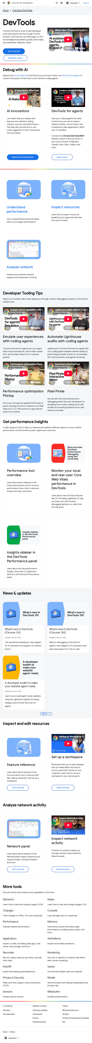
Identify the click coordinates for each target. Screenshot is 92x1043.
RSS (63, 1022)
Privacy (12, 1032)
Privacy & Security (13, 977)
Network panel (18, 846)
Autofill (7, 966)
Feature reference (21, 765)
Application (9, 938)
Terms (5, 1032)
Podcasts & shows (39, 1022)
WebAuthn (53, 991)
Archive (35, 1018)
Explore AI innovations (23, 157)
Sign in (86, 3)
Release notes (15, 58)
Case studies (37, 1014)
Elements (8, 899)
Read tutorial (63, 788)
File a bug (6, 1010)
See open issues (9, 1014)
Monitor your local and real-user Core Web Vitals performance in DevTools (66, 479)
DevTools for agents (71, 75)
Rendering (53, 952)
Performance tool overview (20, 473)
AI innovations (20, 75)
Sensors (7, 991)
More (46, 714)
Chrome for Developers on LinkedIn (75, 1018)
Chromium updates (40, 1010)
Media (51, 977)
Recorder (8, 952)
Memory (52, 921)
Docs (6, 10)
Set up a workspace (67, 757)
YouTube (65, 1014)
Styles (50, 899)
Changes (8, 910)
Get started (14, 51)
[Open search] (56, 2)
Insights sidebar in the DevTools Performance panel (22, 556)
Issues (51, 966)
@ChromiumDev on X (70, 1010)
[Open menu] (3, 3)
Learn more (62, 157)
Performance (10, 921)
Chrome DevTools (22, 10)
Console (52, 910)
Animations (54, 938)
